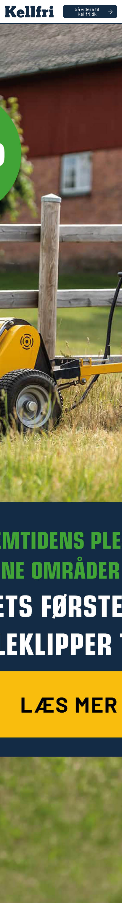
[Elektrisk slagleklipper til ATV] (61, 463)
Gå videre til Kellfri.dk (87, 11)
